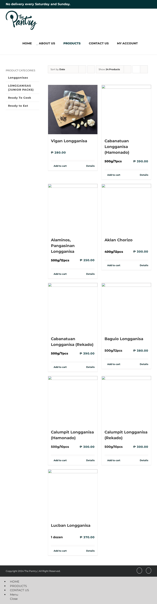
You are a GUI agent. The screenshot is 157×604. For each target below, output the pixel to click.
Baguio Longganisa (124, 339)
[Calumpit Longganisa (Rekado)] (126, 400)
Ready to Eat (18, 105)
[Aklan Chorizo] (126, 208)
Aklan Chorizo (118, 240)
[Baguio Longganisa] (126, 307)
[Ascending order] (91, 69)
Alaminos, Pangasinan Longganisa (63, 246)
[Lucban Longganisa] (72, 494)
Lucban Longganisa (70, 525)
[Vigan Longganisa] (72, 109)
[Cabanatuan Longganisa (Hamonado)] (126, 109)
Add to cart (60, 165)
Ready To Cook (19, 97)
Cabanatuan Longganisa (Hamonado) (117, 147)
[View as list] (144, 69)
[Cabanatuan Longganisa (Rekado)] (72, 307)
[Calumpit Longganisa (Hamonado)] (72, 400)
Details (90, 165)
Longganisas (18, 77)
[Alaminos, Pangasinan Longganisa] (72, 208)
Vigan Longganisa (69, 141)
